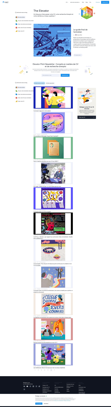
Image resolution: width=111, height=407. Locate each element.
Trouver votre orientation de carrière (26, 20)
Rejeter (68, 399)
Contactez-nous (82, 387)
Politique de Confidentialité (58, 400)
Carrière (56, 389)
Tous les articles (21, 17)
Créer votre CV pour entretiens (24, 27)
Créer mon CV (82, 117)
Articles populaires (50, 83)
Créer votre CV (21, 31)
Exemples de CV (46, 387)
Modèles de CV (46, 389)
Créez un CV (45, 385)
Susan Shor (79, 35)
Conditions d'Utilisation (81, 390)
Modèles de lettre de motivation (47, 391)
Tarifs (68, 389)
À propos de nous (70, 384)
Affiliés (68, 391)
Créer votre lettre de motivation (24, 24)
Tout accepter (39, 403)
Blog (87, 2)
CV (66, 2)
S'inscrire (98, 2)
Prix (90, 2)
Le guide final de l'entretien (80, 31)
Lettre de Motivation (59, 387)
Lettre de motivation (74, 2)
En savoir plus (77, 55)
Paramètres (46, 403)
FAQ (83, 2)
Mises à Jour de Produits (70, 387)
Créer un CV (105, 2)
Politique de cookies (67, 400)
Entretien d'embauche (57, 391)
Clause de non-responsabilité (82, 393)
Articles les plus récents (39, 83)
